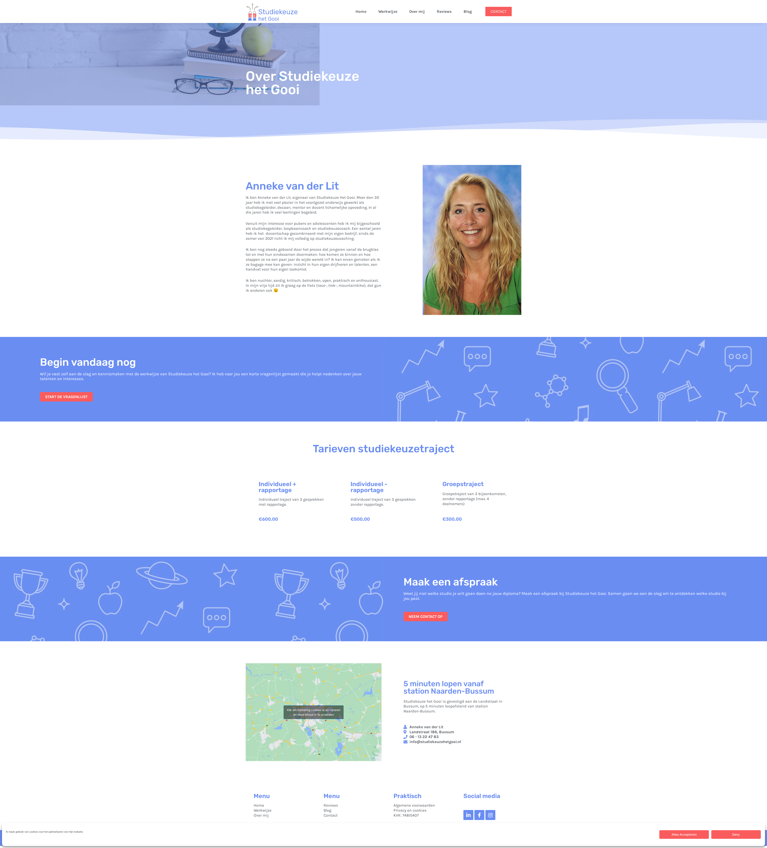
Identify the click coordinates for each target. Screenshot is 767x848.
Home (361, 11)
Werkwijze (387, 11)
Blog (468, 11)
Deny (736, 834)
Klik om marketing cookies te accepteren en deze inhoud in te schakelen (313, 712)
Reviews (444, 11)
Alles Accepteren (684, 834)
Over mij (417, 11)
